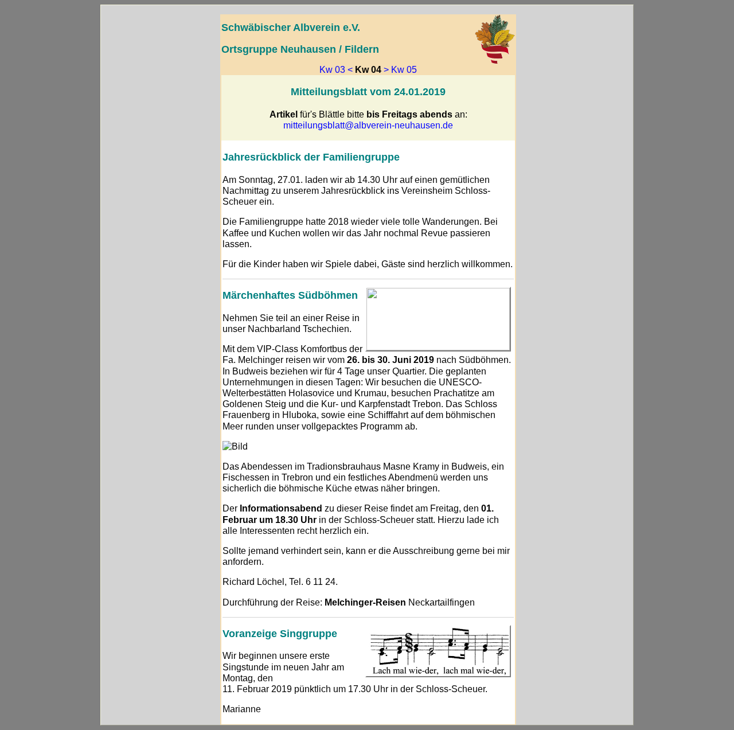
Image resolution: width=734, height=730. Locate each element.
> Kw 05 (400, 70)
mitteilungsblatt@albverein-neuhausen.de (368, 125)
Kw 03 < (336, 70)
